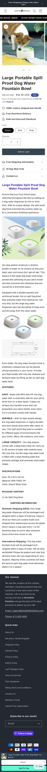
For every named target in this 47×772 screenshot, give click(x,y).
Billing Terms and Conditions (18, 688)
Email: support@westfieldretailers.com (24, 611)
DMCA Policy (11, 663)
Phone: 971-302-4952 (16, 616)
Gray (31, 130)
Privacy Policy (11, 657)
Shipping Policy (12, 645)
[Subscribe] (39, 723)
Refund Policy (11, 651)
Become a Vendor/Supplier (17, 638)
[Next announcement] (42, 3)
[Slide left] (17, 70)
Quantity (5, 136)
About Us (9, 632)
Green (8, 130)
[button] (5, 11)
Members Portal (12, 700)
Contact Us (10, 694)
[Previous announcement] (5, 3)
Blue (20, 130)
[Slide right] (29, 70)
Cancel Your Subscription (16, 706)
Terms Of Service (13, 675)
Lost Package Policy (14, 669)
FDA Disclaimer (12, 681)
